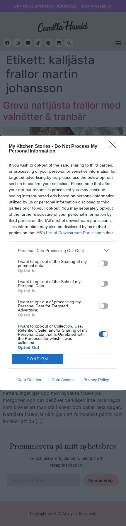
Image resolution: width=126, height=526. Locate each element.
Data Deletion (29, 379)
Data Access (63, 379)
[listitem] (63, 250)
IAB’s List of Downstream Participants (70, 232)
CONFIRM (37, 359)
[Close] (114, 146)
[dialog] (63, 263)
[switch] (103, 263)
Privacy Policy (96, 379)
